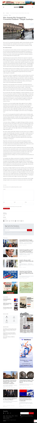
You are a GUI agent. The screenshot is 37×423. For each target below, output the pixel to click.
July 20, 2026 (4, 305)
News (10, 15)
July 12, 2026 (4, 309)
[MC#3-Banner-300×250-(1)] (10, 287)
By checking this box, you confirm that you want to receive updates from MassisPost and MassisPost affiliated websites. (17, 232)
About (4, 415)
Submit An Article (6, 418)
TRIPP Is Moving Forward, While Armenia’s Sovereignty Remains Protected (7, 304)
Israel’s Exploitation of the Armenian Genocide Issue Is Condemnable (7, 299)
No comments (5, 21)
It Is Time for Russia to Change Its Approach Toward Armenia (7, 308)
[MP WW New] (26, 352)
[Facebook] (3, 413)
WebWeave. (4, 420)
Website (26, 202)
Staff (7, 415)
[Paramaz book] (26, 302)
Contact (9, 415)
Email (15, 202)
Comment (4, 189)
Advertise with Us (9, 417)
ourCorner (29, 396)
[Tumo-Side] (26, 287)
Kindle (4, 417)
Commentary (5, 15)
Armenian (5, 378)
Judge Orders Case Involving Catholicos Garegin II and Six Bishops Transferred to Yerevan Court (9, 333)
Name (4, 202)
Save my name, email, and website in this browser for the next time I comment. (13, 206)
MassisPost (4, 217)
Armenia (21, 378)
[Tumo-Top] (18, 2)
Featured (11, 378)
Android (16, 415)
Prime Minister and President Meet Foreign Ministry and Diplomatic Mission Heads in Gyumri (9, 330)
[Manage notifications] (34, 420)
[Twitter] (5, 413)
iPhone (13, 415)
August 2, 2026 (5, 301)
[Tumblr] (10, 413)
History (30, 378)
